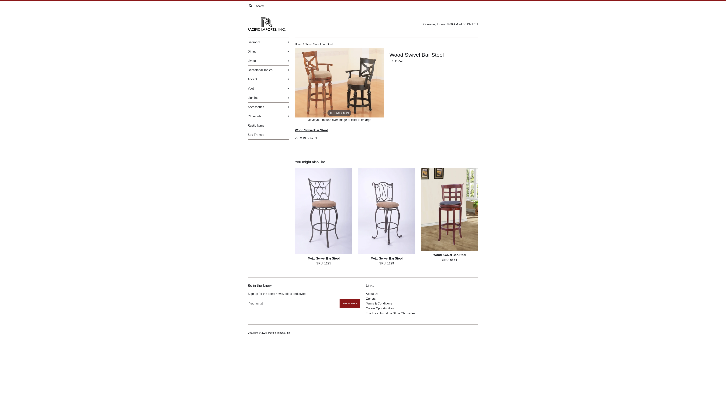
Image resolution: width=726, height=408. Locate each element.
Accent (268, 79)
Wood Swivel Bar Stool (449, 255)
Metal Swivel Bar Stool (324, 258)
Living (268, 60)
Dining (268, 51)
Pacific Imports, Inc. (279, 332)
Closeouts (268, 116)
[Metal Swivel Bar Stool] (323, 211)
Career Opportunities (380, 308)
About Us (372, 293)
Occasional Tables (268, 70)
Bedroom (268, 42)
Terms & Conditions (379, 303)
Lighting (268, 97)
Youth (268, 88)
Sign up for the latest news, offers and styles (277, 293)
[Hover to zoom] (339, 82)
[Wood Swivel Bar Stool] (449, 209)
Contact (371, 298)
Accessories (268, 107)
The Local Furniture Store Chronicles (390, 313)
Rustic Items (256, 125)
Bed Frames (256, 134)
